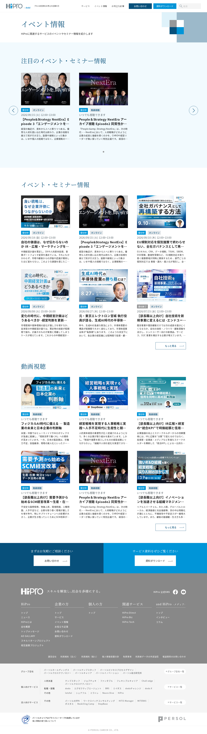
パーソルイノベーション (107, 672)
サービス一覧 (176, 686)
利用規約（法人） (68, 656)
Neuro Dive (108, 692)
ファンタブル (106, 680)
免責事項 (127, 656)
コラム (159, 621)
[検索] (180, 6)
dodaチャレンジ (133, 688)
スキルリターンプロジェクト (35, 640)
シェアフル (81, 692)
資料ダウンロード (64, 635)
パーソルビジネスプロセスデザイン (117, 669)
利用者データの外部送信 (147, 656)
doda (67, 688)
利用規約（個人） (89, 656)
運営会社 (52, 656)
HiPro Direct (129, 612)
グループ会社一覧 (176, 671)
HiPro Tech (128, 621)
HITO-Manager (126, 700)
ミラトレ (94, 692)
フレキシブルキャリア (127, 680)
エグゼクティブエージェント (88, 688)
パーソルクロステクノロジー (57, 672)
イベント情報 (61, 621)
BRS (107, 688)
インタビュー (163, 617)
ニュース (25, 617)
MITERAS (142, 700)
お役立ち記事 (61, 626)
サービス (59, 617)
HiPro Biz (127, 617)
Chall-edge (147, 680)
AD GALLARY (28, 635)
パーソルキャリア (83, 672)
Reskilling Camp (85, 703)
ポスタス (69, 703)
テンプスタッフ (72, 680)
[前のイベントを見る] (13, 110)
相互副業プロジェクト (32, 645)
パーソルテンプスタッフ (84, 669)
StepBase (103, 703)
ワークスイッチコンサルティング (99, 700)
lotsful (68, 692)
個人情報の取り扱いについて (44, 721)
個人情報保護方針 (110, 656)
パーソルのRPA (72, 700)
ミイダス (117, 688)
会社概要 (25, 626)
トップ (24, 612)
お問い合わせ (61, 631)
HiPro (121, 692)
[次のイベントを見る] (193, 110)
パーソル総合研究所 (132, 672)
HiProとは (26, 621)
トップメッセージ (30, 631)
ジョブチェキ (90, 680)
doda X (148, 688)
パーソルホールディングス (56, 669)
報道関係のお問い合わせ (174, 656)
